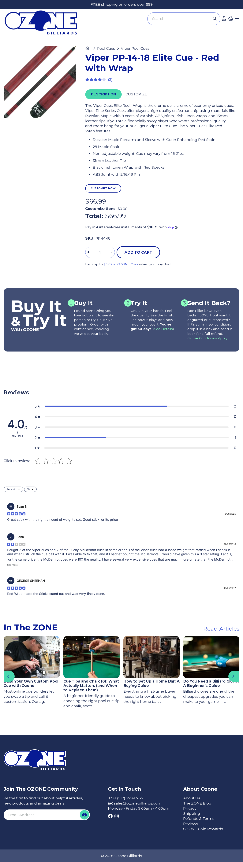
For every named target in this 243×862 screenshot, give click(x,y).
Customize (136, 94)
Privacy (189, 808)
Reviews (190, 823)
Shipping (191, 813)
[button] (135, 406)
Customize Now (103, 188)
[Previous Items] (9, 676)
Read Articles (221, 628)
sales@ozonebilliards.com (137, 803)
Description (103, 94)
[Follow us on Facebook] (110, 816)
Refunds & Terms (198, 818)
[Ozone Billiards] (43, 24)
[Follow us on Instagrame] (116, 816)
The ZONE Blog (197, 803)
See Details (163, 329)
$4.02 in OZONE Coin (121, 264)
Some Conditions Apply (208, 338)
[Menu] (237, 18)
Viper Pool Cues (135, 48)
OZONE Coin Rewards (203, 829)
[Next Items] (233, 676)
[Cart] (230, 18)
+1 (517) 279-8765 (128, 798)
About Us (191, 798)
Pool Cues (106, 48)
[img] (16, 513)
